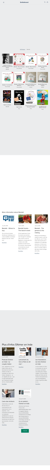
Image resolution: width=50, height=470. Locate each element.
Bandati (28, 49)
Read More (4, 242)
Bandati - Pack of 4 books (19, 66)
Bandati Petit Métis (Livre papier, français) (31, 85)
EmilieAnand (24, 2)
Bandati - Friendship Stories (42, 67)
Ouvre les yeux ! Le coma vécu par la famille (30, 106)
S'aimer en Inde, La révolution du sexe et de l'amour (7, 66)
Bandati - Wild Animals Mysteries (19, 85)
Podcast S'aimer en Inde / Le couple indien (7, 362)
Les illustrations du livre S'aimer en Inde (40, 362)
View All (25, 430)
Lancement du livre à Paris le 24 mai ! (24, 362)
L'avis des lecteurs (8, 401)
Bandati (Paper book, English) (42, 85)
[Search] (44, 2)
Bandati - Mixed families (31, 66)
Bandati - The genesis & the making (39, 230)
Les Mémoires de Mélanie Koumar (42, 107)
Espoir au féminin (7, 104)
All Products (22, 49)
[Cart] (48, 2)
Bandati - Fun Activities (7, 85)
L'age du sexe (19, 107)
